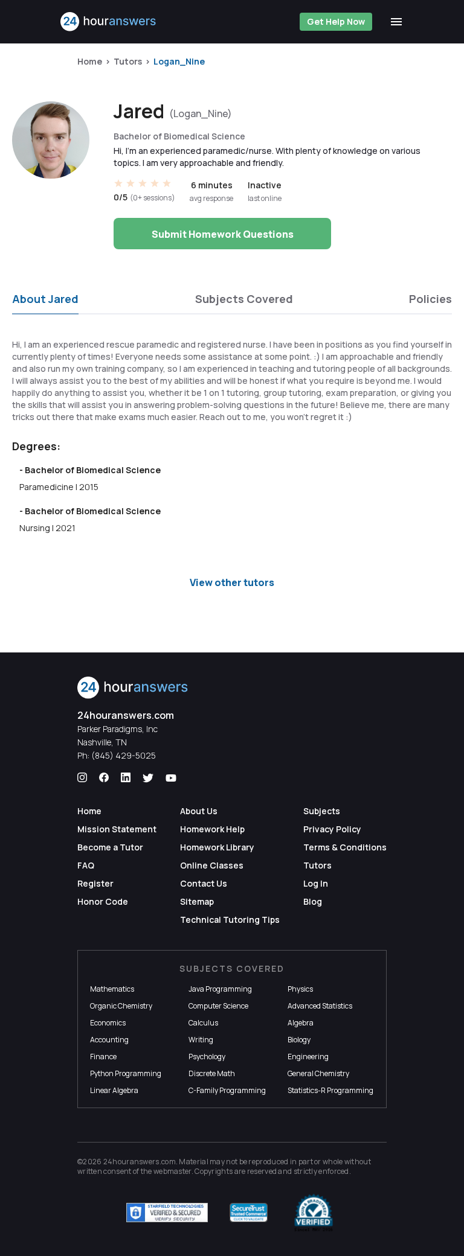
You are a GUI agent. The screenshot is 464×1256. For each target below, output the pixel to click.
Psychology (206, 1056)
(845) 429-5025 (123, 755)
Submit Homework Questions (223, 234)
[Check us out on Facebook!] (104, 778)
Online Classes (211, 865)
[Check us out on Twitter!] (148, 778)
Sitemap (197, 901)
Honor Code (102, 901)
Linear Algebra (114, 1090)
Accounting (109, 1039)
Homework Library (217, 847)
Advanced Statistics (320, 1006)
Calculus (203, 1023)
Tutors (128, 61)
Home (89, 61)
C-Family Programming (227, 1090)
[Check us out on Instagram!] (82, 778)
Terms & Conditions (345, 847)
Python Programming (125, 1073)
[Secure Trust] (249, 1212)
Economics (108, 1023)
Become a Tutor (110, 847)
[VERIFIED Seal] (313, 1212)
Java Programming (220, 989)
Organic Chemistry (121, 1006)
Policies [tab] (430, 299)
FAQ (85, 865)
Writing (200, 1039)
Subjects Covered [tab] (244, 299)
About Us (199, 811)
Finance (103, 1056)
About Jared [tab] (45, 299)
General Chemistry (318, 1073)
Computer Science (218, 1006)
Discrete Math (211, 1073)
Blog (312, 901)
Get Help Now (336, 21)
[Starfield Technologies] (167, 1212)
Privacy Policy (332, 829)
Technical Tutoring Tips (230, 919)
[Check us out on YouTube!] (171, 778)
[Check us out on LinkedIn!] (125, 778)
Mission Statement (116, 829)
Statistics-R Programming (330, 1090)
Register (95, 883)
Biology (299, 1039)
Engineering (308, 1056)
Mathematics (112, 989)
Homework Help (212, 829)
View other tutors (232, 582)
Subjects (321, 811)
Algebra (301, 1023)
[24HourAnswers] (108, 21)
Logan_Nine (179, 61)
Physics (300, 989)
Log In (315, 883)
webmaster (172, 1171)
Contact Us (203, 883)
